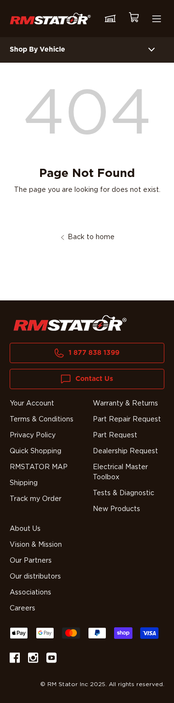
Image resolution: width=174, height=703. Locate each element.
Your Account (32, 403)
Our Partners (31, 560)
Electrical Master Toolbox (120, 472)
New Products (116, 509)
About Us (25, 529)
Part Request (115, 435)
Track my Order (35, 499)
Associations (30, 592)
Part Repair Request (127, 419)
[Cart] (133, 18)
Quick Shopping (35, 451)
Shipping (24, 483)
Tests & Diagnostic (123, 493)
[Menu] (156, 19)
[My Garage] (110, 19)
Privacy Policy (33, 435)
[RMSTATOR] (50, 18)
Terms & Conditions (41, 419)
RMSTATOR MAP (39, 467)
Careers (22, 608)
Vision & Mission (36, 544)
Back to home (91, 237)
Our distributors (35, 576)
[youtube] (51, 659)
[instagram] (33, 659)
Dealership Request (125, 451)
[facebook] (15, 659)
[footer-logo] (70, 323)
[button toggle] (151, 50)
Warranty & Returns (125, 403)
